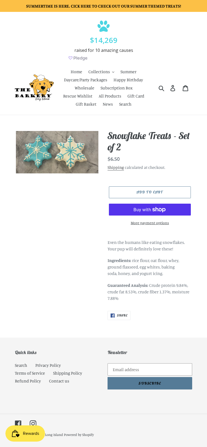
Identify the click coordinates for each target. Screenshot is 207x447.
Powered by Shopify (79, 434)
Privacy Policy (48, 365)
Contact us (59, 381)
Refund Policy (28, 381)
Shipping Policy (67, 373)
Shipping (116, 167)
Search (21, 365)
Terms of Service (30, 373)
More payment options (150, 222)
